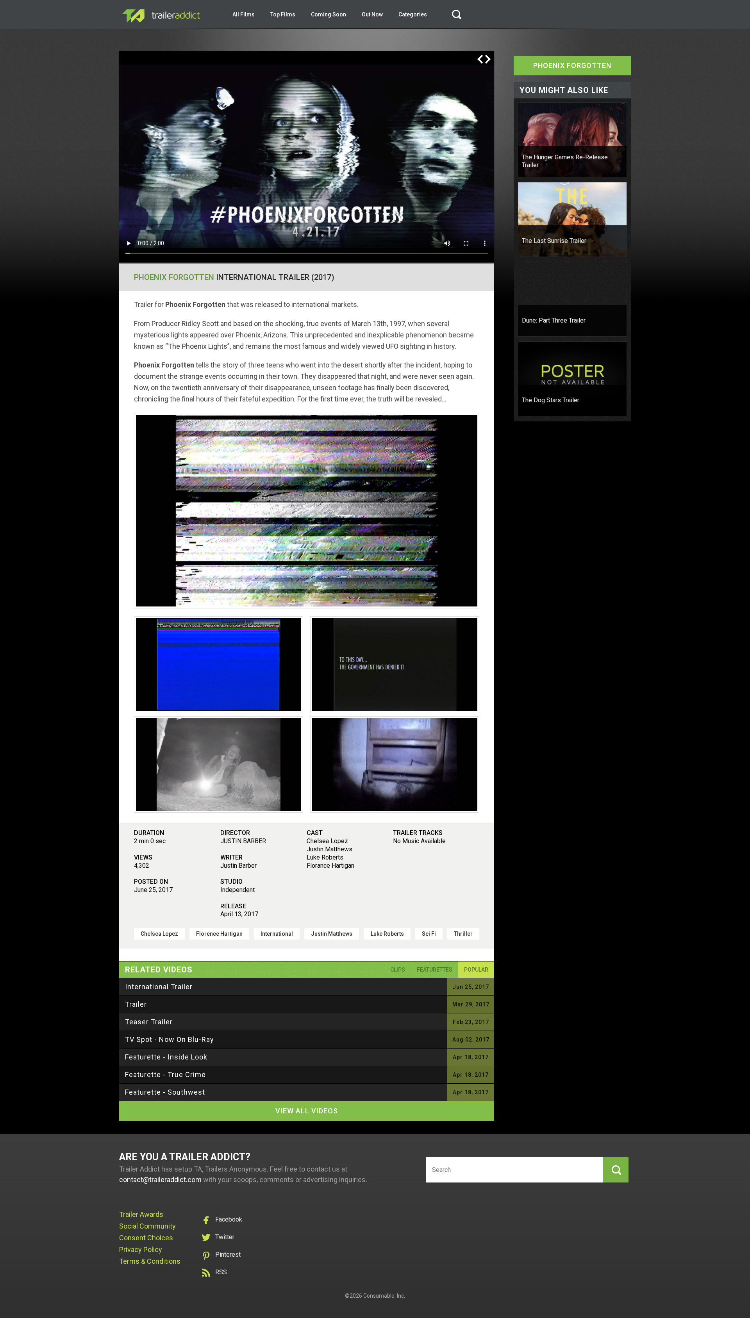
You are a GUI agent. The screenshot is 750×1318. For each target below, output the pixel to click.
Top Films (282, 14)
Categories (412, 14)
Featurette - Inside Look (166, 1057)
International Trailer (159, 987)
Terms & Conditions (149, 1261)
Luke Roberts (387, 934)
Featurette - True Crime (165, 1074)
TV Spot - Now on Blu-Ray (169, 1039)
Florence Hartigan (219, 934)
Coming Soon (328, 14)
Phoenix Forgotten (174, 277)
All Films (243, 14)
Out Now (372, 14)
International (277, 934)
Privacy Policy (140, 1249)
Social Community (147, 1226)
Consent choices (146, 1238)
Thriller (463, 934)
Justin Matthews (331, 934)
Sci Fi (429, 934)
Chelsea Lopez (159, 934)
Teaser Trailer (149, 1022)
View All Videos (306, 1111)
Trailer (136, 1004)
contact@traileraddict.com (160, 1179)
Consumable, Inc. (384, 1296)
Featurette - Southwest (165, 1092)
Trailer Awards (141, 1214)
